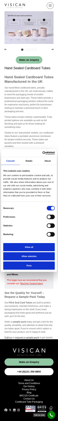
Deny (29, 265)
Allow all (29, 247)
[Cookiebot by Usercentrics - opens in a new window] (42, 153)
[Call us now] (51, 415)
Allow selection (29, 256)
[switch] (51, 217)
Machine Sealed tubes (31, 283)
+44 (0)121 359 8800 (29, 371)
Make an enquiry (29, 60)
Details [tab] (29, 161)
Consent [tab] (10, 161)
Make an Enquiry (29, 362)
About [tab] (47, 161)
